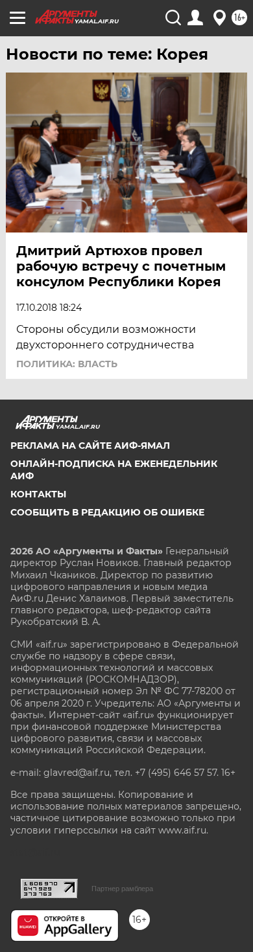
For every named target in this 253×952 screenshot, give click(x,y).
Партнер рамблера (122, 888)
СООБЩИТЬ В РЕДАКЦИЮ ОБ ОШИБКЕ (107, 512)
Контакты (38, 494)
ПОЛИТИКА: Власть (66, 363)
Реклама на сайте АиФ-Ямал (90, 445)
